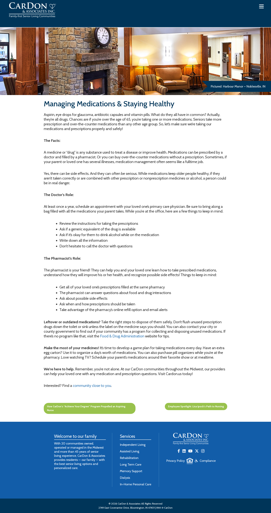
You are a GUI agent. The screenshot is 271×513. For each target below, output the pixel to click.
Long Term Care (130, 464)
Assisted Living (129, 451)
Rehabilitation (129, 458)
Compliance (208, 461)
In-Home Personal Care (135, 484)
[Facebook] (178, 451)
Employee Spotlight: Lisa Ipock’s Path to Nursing (196, 406)
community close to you (92, 385)
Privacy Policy (175, 461)
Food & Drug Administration (122, 336)
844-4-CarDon (164, 507)
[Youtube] (190, 451)
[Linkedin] (184, 451)
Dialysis (125, 478)
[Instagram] (203, 451)
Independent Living (133, 445)
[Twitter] (197, 451)
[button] (261, 6)
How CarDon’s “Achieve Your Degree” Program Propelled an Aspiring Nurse (86, 408)
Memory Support (131, 471)
